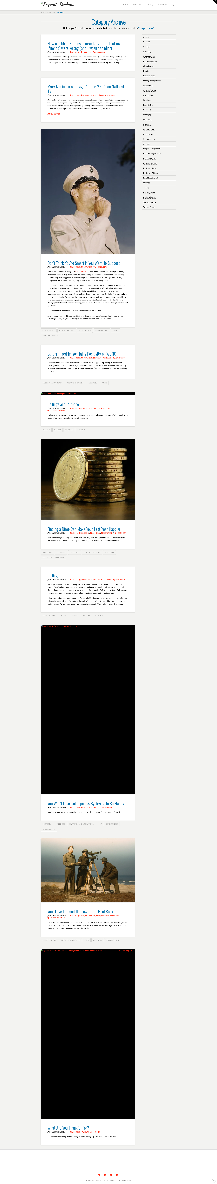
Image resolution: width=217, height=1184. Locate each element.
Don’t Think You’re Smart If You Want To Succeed (83, 263)
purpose (69, 430)
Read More (53, 113)
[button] (215, 2)
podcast (146, 144)
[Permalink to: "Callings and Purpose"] (88, 393)
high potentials (66, 330)
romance (97, 940)
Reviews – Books (150, 168)
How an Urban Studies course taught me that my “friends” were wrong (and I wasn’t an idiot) (84, 45)
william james (48, 829)
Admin (146, 37)
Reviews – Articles (150, 163)
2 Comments (100, 52)
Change (146, 47)
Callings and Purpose (63, 404)
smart (115, 330)
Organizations (148, 129)
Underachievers (89, 95)
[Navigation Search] (172, 5)
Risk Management (150, 178)
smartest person (50, 336)
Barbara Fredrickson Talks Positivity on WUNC (81, 353)
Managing (147, 115)
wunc (104, 383)
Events (146, 71)
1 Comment (120, 358)
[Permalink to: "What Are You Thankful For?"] (88, 1034)
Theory (146, 188)
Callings (53, 575)
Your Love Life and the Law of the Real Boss (80, 911)
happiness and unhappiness (81, 824)
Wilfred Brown (113, 940)
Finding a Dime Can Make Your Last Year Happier (84, 529)
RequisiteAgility (149, 158)
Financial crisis (149, 76)
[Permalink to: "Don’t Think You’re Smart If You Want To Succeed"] (88, 191)
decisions (61, 552)
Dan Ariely (47, 552)
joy (100, 824)
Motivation (87, 267)
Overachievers (149, 139)
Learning (147, 110)
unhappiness (112, 824)
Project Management (151, 149)
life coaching (101, 330)
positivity (92, 383)
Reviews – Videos (150, 173)
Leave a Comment (109, 95)
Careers (75, 408)
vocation (81, 430)
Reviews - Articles (102, 358)
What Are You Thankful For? (68, 1128)
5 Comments (101, 267)
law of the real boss (70, 940)
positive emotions (75, 383)
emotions (46, 824)
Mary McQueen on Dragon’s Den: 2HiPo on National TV (85, 88)
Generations (148, 85)
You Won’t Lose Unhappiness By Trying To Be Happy (85, 803)
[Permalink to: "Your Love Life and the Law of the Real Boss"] (88, 870)
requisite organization (108, 916)
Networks (147, 124)
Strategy (146, 183)
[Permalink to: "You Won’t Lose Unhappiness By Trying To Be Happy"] (88, 709)
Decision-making (150, 61)
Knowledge (148, 105)
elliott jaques (77, 916)
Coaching (75, 52)
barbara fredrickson (52, 383)
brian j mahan (48, 616)
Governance (148, 95)
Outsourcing (148, 134)
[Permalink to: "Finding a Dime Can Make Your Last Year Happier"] (88, 479)
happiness (86, 52)
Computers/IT (149, 56)
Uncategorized (149, 192)
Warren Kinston (149, 202)
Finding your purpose (90, 408)
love (86, 940)
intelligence (85, 330)
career (57, 430)
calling (46, 430)
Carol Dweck (80, 272)
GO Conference (149, 90)
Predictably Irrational (53, 557)
